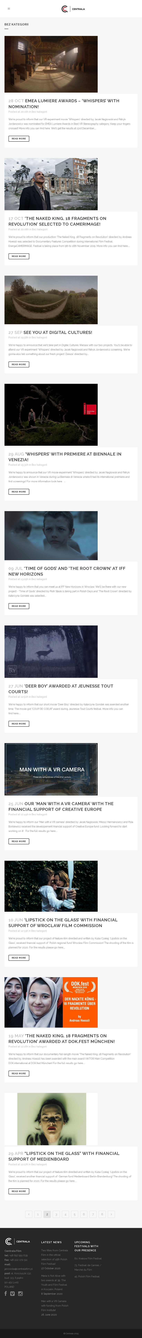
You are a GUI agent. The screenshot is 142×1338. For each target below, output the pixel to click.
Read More (19, 138)
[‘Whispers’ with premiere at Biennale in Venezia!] (71, 415)
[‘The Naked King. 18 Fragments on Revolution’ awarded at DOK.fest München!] (71, 1003)
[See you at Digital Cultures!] (71, 301)
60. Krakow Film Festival (88, 1258)
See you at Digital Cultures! (58, 332)
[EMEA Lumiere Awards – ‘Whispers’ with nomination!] (71, 65)
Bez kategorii (39, 111)
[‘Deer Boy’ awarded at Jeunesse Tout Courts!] (71, 652)
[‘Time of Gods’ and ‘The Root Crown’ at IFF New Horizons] (71, 536)
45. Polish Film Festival (87, 1276)
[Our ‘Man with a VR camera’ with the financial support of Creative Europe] (71, 770)
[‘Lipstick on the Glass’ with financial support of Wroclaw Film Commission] (71, 887)
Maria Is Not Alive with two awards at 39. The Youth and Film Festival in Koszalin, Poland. (54, 1282)
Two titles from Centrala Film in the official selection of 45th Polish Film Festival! (54, 1257)
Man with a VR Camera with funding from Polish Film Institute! (54, 1306)
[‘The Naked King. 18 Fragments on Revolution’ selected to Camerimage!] (71, 185)
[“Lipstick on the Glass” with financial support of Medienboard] (71, 1120)
